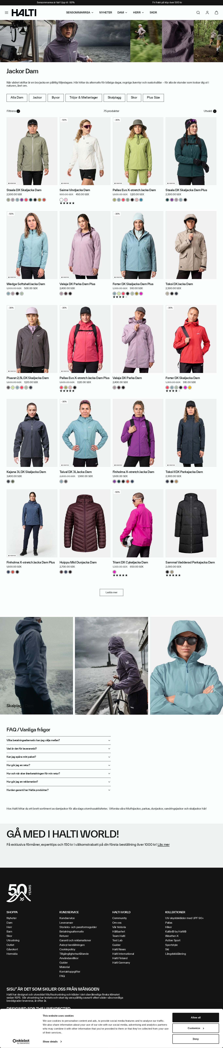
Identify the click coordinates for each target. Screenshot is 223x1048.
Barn (9, 931)
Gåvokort (12, 949)
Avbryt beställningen (72, 945)
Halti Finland (119, 958)
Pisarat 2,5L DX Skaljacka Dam (28, 378)
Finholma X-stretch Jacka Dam (133, 472)
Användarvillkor (68, 958)
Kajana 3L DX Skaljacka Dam (26, 472)
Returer (64, 936)
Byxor (56, 97)
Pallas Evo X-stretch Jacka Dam (134, 190)
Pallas (168, 923)
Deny (196, 1039)
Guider (63, 962)
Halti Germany (121, 962)
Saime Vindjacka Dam (75, 190)
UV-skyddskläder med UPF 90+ (184, 918)
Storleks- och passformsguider (78, 927)
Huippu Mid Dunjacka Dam (78, 562)
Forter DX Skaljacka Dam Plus (133, 284)
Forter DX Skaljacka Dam (183, 378)
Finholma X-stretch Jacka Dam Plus (31, 562)
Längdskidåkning (175, 954)
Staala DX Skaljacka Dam (24, 190)
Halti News (119, 949)
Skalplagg (114, 97)
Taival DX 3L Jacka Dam (76, 472)
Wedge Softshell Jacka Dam (26, 284)
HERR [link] (137, 12)
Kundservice (67, 918)
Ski (167, 949)
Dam (9, 923)
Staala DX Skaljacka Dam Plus (186, 190)
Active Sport (172, 940)
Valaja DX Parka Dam (127, 378)
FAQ (62, 976)
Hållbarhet (118, 931)
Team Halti (118, 936)
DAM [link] (120, 12)
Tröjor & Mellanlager (84, 97)
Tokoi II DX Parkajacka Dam (184, 472)
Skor (134, 97)
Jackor (37, 97)
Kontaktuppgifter (69, 971)
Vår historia (119, 927)
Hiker (168, 927)
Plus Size (153, 97)
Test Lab (117, 940)
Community (119, 918)
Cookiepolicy (67, 949)
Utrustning (13, 940)
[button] (6, 13)
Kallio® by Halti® (175, 931)
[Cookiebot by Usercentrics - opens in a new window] (21, 1041)
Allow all (196, 1017)
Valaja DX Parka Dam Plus (77, 284)
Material (64, 967)
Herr (9, 927)
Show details (50, 1041)
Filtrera (11, 111)
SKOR (153, 12)
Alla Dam (17, 97)
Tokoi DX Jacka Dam (179, 284)
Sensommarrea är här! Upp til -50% (56, 2)
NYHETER (105, 12)
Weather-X (172, 936)
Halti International (123, 954)
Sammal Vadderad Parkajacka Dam (190, 562)
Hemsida (12, 954)
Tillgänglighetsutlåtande (74, 954)
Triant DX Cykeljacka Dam (130, 562)
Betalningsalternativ (71, 931)
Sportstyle (171, 945)
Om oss (116, 923)
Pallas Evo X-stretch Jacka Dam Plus (84, 378)
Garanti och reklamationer (75, 940)
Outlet (10, 945)
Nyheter (12, 918)
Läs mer (163, 844)
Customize (194, 1028)
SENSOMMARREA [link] (78, 12)
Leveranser (66, 923)
